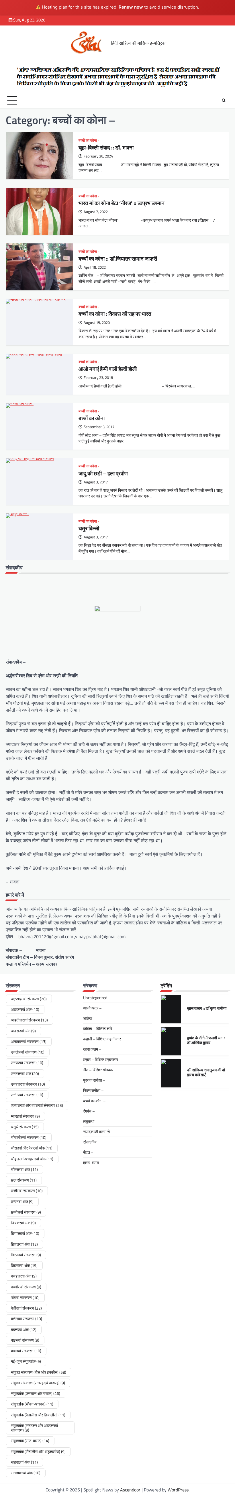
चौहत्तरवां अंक (24, 1169)
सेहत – (88, 1152)
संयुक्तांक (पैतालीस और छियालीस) (38, 1415)
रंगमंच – (89, 1111)
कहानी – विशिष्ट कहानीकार (102, 1039)
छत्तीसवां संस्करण (27, 1191)
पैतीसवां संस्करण (26, 1308)
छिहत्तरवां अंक (24, 1244)
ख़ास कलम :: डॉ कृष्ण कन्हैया (206, 1008)
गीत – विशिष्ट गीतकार (98, 1070)
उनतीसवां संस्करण (27, 1052)
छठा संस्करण (24, 1180)
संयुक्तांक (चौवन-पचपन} (32, 1404)
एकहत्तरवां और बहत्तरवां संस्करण (37, 1105)
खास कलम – (92, 1049)
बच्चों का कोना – (94, 1101)
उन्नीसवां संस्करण (27, 1095)
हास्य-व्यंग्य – (92, 1163)
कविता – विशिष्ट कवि (97, 1028)
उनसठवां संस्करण (27, 1063)
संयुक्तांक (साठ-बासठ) (30, 1441)
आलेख (87, 1018)
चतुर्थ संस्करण (25, 1127)
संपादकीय (90, 1142)
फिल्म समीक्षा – (93, 1090)
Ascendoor (130, 1489)
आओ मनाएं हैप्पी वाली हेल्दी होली (108, 369)
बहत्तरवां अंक (23, 1329)
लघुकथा (88, 1121)
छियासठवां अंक (25, 1233)
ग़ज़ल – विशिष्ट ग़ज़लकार (100, 1059)
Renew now (131, 7)
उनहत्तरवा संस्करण (28, 1084)
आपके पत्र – (92, 1008)
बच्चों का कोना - (89, 140)
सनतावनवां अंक (25, 1473)
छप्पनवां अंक (22, 1201)
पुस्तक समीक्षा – (94, 1080)
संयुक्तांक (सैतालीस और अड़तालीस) (38, 1451)
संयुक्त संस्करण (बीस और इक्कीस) (38, 1372)
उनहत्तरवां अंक (25, 1073)
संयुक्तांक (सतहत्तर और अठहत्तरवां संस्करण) (34, 1428)
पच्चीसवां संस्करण (26, 1287)
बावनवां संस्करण (26, 1351)
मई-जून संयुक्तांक (26, 1361)
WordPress (178, 1489)
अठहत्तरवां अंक (25, 1009)
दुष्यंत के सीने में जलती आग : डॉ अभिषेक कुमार (206, 1040)
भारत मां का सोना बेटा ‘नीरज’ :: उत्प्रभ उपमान (121, 203)
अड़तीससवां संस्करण (29, 1020)
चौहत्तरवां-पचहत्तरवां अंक (32, 1159)
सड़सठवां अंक (24, 1462)
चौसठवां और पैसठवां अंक (31, 1148)
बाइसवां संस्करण (25, 1340)
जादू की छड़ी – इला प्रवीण (103, 473)
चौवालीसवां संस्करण (28, 1137)
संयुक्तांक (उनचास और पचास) (35, 1393)
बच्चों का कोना (92, 418)
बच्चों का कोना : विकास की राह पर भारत (115, 314)
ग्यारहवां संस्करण (25, 1116)
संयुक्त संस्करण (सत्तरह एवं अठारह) (38, 1383)
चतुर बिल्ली (89, 528)
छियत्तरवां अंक (23, 1223)
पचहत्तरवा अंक (24, 1276)
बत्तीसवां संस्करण (26, 1319)
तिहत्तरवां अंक (24, 1265)
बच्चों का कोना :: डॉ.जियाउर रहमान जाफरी (118, 258)
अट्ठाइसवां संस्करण (29, 999)
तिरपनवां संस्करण (26, 1255)
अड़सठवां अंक (23, 1031)
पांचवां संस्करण (25, 1297)
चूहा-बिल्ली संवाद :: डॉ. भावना (106, 147)
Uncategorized (95, 998)
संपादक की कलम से (96, 1132)
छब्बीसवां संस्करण (26, 1212)
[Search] (223, 100)
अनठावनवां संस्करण (28, 1041)
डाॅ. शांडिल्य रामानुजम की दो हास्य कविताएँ (206, 1072)
